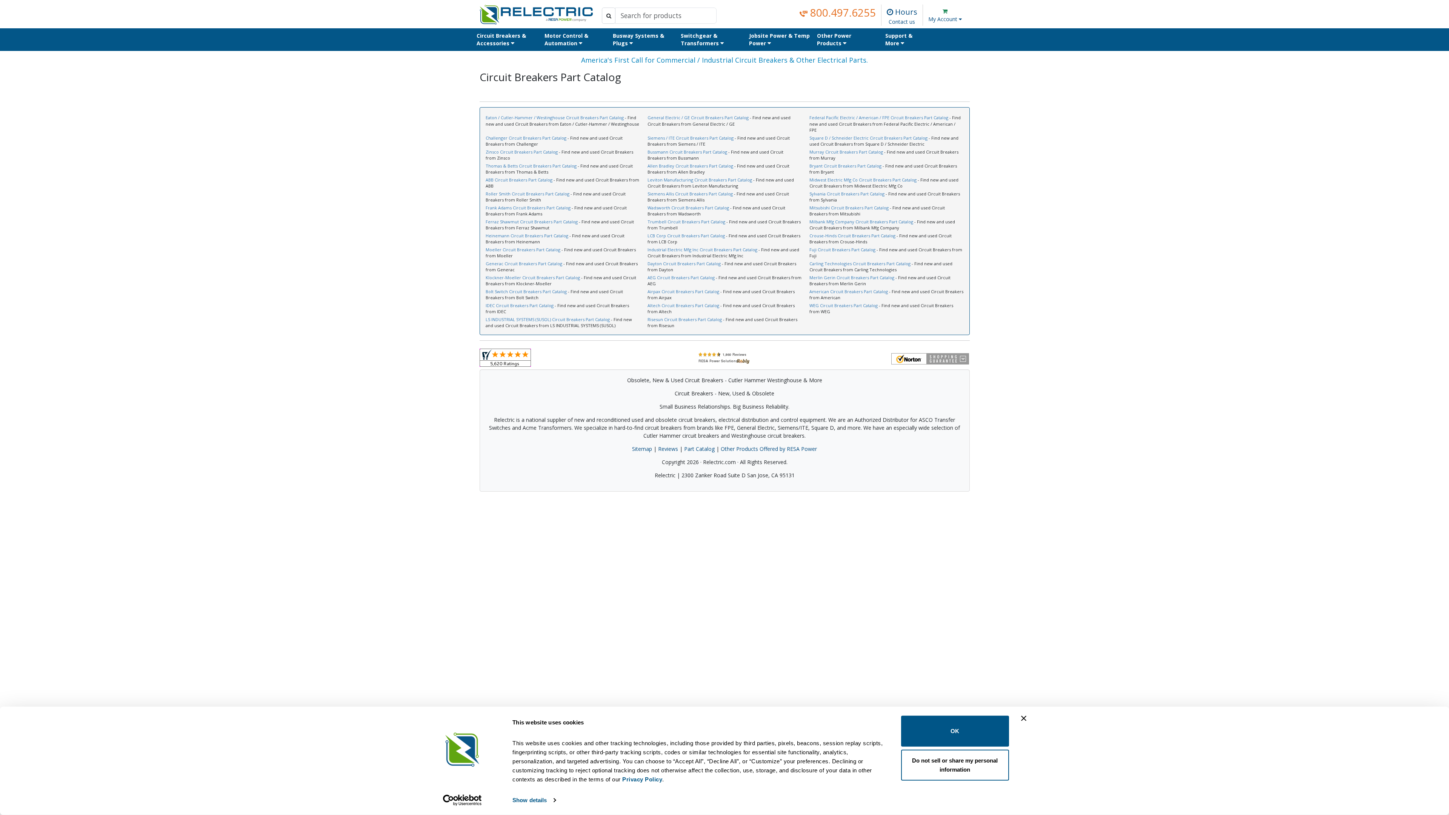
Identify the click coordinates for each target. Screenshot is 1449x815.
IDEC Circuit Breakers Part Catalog (520, 305)
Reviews (668, 448)
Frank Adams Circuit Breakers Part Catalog (528, 208)
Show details (529, 800)
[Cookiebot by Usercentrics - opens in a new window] (462, 800)
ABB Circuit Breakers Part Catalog (519, 180)
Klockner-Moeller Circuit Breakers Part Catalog (533, 277)
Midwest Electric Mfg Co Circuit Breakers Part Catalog (863, 180)
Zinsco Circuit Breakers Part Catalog (522, 152)
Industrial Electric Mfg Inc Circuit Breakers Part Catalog (702, 249)
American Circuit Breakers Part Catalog (848, 291)
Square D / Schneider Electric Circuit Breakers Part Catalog (868, 138)
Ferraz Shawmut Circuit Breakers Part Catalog (532, 222)
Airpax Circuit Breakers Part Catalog (683, 291)
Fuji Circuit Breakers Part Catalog (842, 249)
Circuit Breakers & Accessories (501, 39)
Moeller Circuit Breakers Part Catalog (523, 249)
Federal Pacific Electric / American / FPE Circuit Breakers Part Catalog (878, 117)
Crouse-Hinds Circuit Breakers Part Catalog (852, 235)
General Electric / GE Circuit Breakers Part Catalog (698, 117)
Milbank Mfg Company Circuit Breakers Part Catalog (861, 222)
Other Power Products (834, 39)
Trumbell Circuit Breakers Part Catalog (686, 222)
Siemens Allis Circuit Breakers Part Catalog (690, 194)
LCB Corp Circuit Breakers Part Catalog (686, 235)
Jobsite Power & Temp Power (779, 39)
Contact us (902, 21)
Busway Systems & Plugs (638, 39)
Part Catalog (699, 448)
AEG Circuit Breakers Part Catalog (681, 277)
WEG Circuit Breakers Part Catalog (843, 305)
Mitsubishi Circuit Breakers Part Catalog (849, 208)
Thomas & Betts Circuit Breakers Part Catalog (531, 166)
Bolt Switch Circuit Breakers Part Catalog (526, 291)
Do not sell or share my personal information (955, 764)
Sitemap (642, 448)
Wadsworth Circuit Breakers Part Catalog (688, 208)
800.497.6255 (842, 12)
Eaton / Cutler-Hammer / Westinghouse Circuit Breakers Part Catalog (555, 117)
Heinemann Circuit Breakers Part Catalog (527, 235)
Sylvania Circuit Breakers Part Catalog (846, 194)
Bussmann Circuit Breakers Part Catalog (687, 152)
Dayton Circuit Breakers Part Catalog (684, 263)
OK (955, 731)
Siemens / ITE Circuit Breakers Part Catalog (691, 138)
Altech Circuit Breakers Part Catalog (683, 305)
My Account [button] (943, 19)
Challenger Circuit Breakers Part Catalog (526, 138)
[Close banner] (1023, 718)
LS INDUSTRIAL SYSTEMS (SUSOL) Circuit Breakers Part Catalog (548, 319)
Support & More (898, 39)
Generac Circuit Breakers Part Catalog (524, 263)
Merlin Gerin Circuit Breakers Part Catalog (851, 277)
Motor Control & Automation (566, 39)
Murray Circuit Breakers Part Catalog (846, 152)
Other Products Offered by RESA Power (769, 448)
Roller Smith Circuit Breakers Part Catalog (527, 194)
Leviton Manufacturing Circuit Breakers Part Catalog (700, 180)
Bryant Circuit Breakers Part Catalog (845, 166)
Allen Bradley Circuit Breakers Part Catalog (690, 166)
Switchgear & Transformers (700, 39)
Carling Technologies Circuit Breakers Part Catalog (860, 263)
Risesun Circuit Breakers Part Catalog (685, 319)
